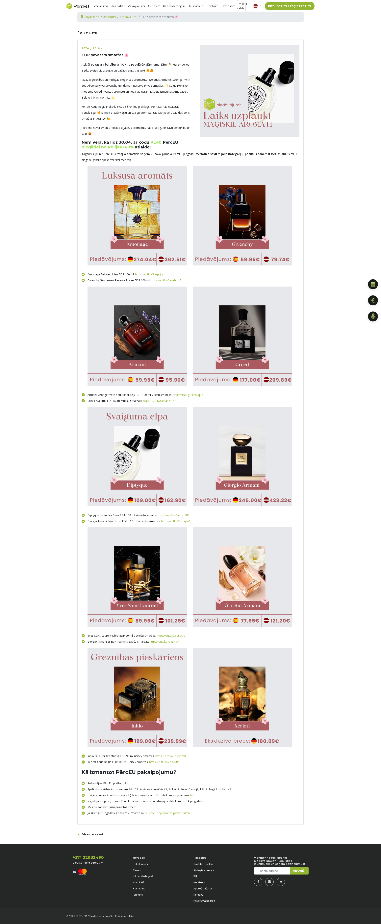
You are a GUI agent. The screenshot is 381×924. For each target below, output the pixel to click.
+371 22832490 (88, 857)
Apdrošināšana (202, 888)
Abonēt (299, 871)
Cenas (137, 870)
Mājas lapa (91, 17)
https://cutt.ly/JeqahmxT (166, 280)
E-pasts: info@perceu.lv (87, 862)
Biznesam (228, 6)
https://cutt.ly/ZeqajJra (149, 274)
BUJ (195, 876)
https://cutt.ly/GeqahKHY (158, 401)
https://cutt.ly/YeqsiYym (165, 641)
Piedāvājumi (128, 17)
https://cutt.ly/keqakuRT (164, 762)
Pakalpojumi (140, 864)
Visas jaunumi (92, 834)
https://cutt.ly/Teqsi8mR (170, 756)
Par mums (100, 6)
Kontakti (212, 6)
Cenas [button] (152, 6)
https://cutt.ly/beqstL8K (174, 515)
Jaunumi (109, 17)
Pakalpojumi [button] (136, 6)
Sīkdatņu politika (203, 864)
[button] (257, 6)
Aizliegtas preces (203, 870)
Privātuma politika (204, 901)
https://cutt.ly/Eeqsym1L (176, 521)
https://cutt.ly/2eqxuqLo (188, 395)
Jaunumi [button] (195, 6)
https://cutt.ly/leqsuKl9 (171, 635)
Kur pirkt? (118, 6)
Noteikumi (199, 882)
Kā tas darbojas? (174, 6)
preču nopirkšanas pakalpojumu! (169, 813)
